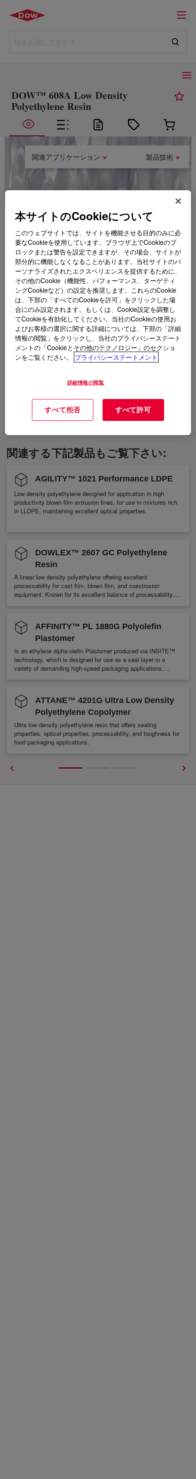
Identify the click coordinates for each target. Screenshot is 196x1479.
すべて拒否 (63, 409)
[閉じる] (178, 201)
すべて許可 (133, 409)
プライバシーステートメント (116, 357)
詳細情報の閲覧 (85, 382)
